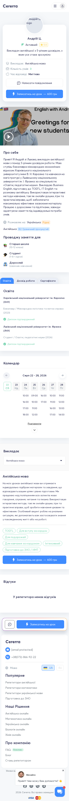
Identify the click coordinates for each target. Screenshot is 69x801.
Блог (8, 755)
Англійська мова (35, 63)
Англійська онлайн (16, 713)
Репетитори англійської (20, 682)
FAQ (8, 749)
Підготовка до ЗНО (17, 698)
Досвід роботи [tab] (26, 280)
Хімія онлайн (13, 734)
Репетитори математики (21, 687)
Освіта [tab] (7, 280)
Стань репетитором (18, 760)
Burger (55, 6)
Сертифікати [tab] (48, 280)
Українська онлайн (17, 724)
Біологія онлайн (15, 729)
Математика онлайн (18, 718)
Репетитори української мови (24, 693)
